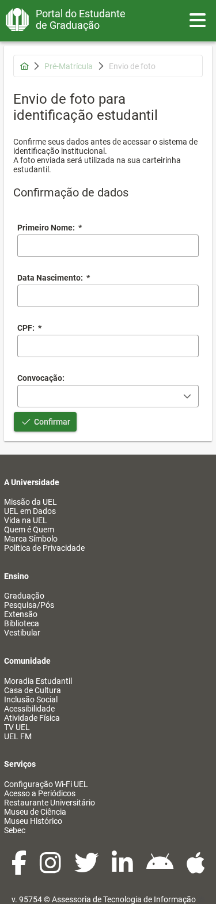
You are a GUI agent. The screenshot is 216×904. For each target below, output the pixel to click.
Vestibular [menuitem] (22, 632)
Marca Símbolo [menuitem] (31, 538)
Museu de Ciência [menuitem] (35, 811)
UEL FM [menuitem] (18, 736)
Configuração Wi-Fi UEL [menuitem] (46, 784)
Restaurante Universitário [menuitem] (49, 802)
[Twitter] (87, 868)
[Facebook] (20, 868)
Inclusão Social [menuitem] (31, 699)
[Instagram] (51, 868)
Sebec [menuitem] (14, 830)
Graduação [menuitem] (24, 595)
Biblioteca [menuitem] (21, 623)
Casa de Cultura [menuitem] (32, 690)
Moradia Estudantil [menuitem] (38, 681)
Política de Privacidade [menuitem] (44, 548)
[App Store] (196, 868)
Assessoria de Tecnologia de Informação (124, 899)
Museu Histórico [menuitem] (33, 821)
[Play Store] (160, 868)
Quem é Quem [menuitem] (29, 529)
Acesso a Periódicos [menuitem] (39, 793)
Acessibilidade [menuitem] (29, 708)
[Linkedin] (123, 868)
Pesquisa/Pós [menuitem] (29, 605)
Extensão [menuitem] (20, 614)
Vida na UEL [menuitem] (25, 520)
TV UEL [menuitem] (17, 727)
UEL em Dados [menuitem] (30, 511)
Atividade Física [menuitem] (32, 718)
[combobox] (108, 296)
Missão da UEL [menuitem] (30, 501)
